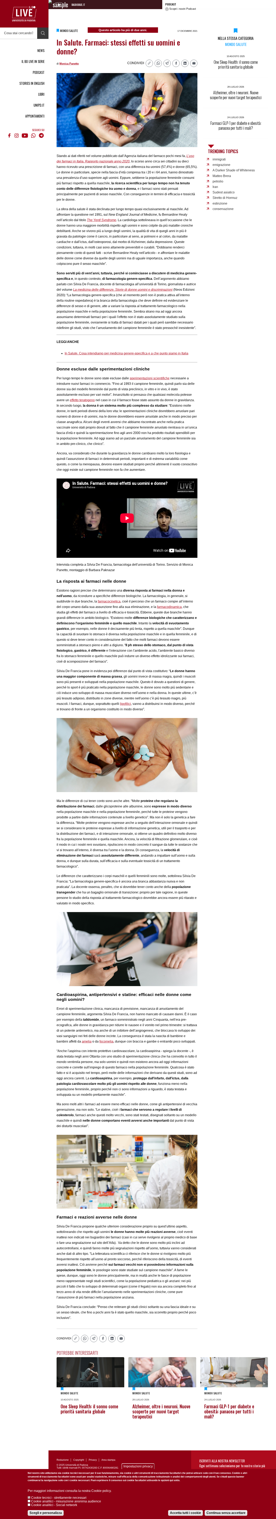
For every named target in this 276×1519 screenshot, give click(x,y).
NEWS (40, 50)
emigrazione (221, 165)
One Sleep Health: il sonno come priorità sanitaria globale (89, 1409)
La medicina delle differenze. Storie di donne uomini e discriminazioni (123, 289)
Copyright (78, 1460)
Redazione (63, 1460)
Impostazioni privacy (138, 1466)
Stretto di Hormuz (225, 197)
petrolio (218, 181)
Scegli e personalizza (45, 1513)
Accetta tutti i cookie (185, 1513)
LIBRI (41, 94)
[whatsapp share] (158, 63)
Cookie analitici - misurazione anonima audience (66, 1501)
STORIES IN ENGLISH (31, 83)
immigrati (219, 159)
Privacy (93, 1460)
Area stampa (108, 1460)
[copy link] (149, 63)
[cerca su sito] (42, 33)
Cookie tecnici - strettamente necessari (58, 1497)
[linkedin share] (185, 63)
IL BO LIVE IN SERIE (33, 61)
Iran (215, 187)
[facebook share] (176, 63)
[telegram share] (167, 63)
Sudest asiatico (224, 192)
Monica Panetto (69, 63)
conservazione (223, 209)
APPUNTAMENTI (34, 116)
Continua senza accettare (225, 1513)
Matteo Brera (222, 176)
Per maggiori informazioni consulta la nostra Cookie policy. (70, 1490)
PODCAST (38, 72)
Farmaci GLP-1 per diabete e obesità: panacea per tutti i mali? (229, 1411)
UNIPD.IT (39, 105)
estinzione (220, 203)
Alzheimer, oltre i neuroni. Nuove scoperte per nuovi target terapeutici (161, 1411)
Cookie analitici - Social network (54, 1505)
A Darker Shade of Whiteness (234, 170)
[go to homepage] (24, 14)
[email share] (193, 63)
